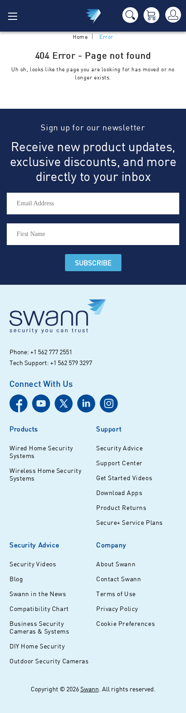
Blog (16, 579)
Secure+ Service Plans (129, 522)
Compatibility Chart (39, 608)
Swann (89, 689)
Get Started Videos (124, 478)
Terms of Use (116, 593)
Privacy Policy (117, 608)
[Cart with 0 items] (151, 15)
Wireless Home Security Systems (45, 474)
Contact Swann (118, 579)
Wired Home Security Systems (41, 451)
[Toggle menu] (16, 16)
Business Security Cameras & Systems (39, 627)
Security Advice (119, 448)
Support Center (119, 463)
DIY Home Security (37, 646)
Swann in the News (37, 593)
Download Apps (119, 492)
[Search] (130, 15)
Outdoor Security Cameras (48, 661)
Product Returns (121, 507)
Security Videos (32, 564)
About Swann (115, 564)
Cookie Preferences (125, 623)
